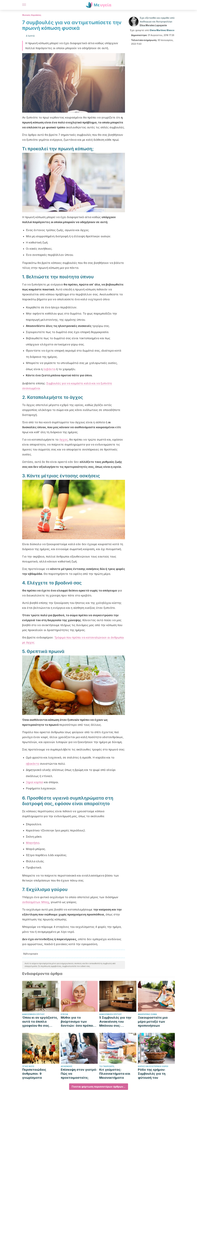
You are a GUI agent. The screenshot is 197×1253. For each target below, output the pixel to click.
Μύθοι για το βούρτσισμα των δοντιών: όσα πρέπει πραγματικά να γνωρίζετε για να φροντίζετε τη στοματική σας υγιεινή (78, 1022)
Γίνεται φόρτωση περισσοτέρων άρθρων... (98, 1086)
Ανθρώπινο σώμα (147, 1014)
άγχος (63, 439)
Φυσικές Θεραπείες (31, 15)
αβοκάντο (32, 763)
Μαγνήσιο (32, 842)
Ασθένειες (66, 1066)
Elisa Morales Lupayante (153, 25)
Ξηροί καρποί (34, 782)
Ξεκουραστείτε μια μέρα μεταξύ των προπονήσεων (153, 1021)
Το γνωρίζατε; (107, 1066)
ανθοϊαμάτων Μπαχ (35, 902)
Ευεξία (64, 1014)
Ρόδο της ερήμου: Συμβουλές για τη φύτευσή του (151, 1074)
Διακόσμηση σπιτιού (33, 1014)
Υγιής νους (28, 1066)
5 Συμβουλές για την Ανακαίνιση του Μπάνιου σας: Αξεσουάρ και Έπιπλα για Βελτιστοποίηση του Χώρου (116, 1022)
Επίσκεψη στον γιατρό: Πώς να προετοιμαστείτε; (79, 1074)
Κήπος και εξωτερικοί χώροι (153, 1066)
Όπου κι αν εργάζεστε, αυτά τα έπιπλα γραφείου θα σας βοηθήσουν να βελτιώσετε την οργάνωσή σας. (40, 1022)
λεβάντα (49, 369)
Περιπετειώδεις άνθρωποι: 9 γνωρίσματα (34, 1074)
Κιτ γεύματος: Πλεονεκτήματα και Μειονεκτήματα (114, 1074)
